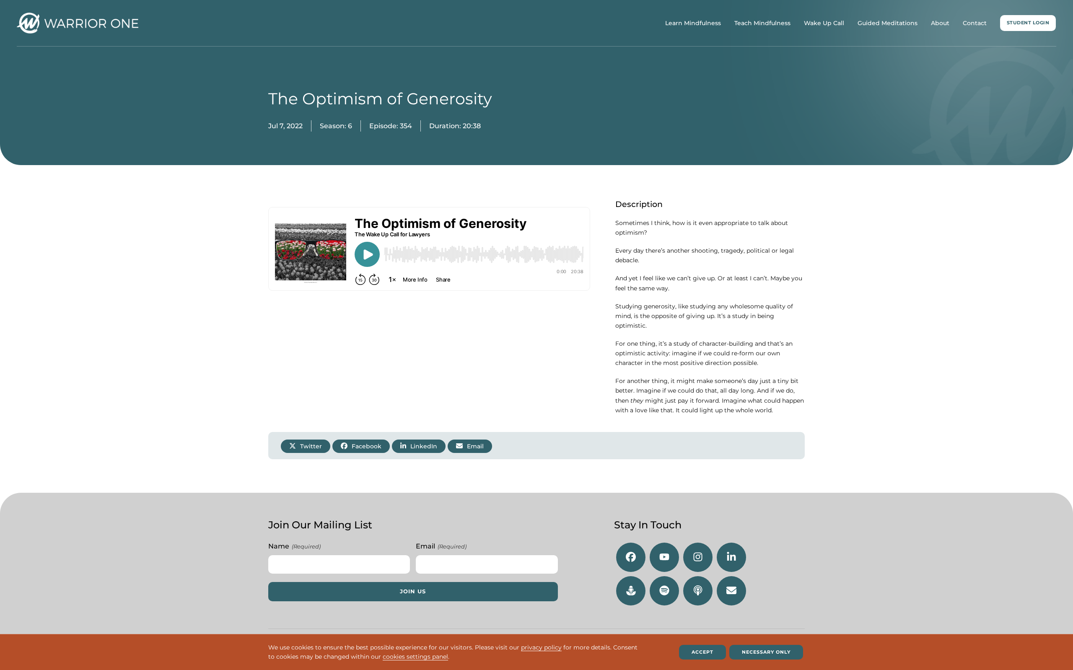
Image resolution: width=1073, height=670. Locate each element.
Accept (702, 652)
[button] (305, 446)
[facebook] (630, 557)
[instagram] (698, 557)
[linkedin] (731, 557)
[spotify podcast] (664, 590)
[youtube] (664, 557)
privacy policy (541, 647)
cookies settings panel (415, 657)
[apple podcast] (698, 590)
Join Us (413, 591)
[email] (731, 590)
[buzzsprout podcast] (630, 590)
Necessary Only (766, 652)
